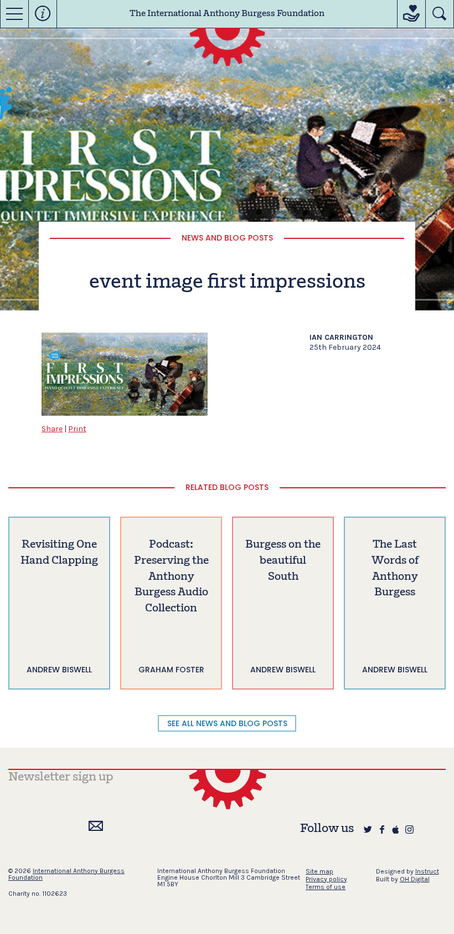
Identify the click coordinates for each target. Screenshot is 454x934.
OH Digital (415, 879)
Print (77, 428)
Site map (319, 871)
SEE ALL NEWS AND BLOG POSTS (227, 723)
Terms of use (325, 887)
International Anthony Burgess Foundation (66, 874)
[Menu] (14, 14)
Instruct (427, 871)
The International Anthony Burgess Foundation (227, 13)
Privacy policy (326, 879)
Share (52, 428)
